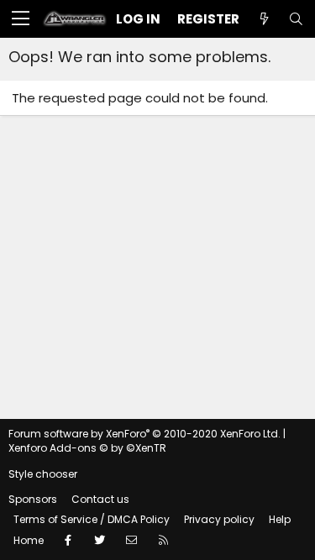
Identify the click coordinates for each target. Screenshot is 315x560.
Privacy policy (219, 519)
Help (280, 519)
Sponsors (32, 499)
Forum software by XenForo (144, 434)
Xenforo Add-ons (87, 448)
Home (28, 540)
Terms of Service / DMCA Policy (91, 519)
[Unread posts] (264, 19)
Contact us (100, 499)
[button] (20, 19)
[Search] (296, 19)
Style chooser (42, 474)
